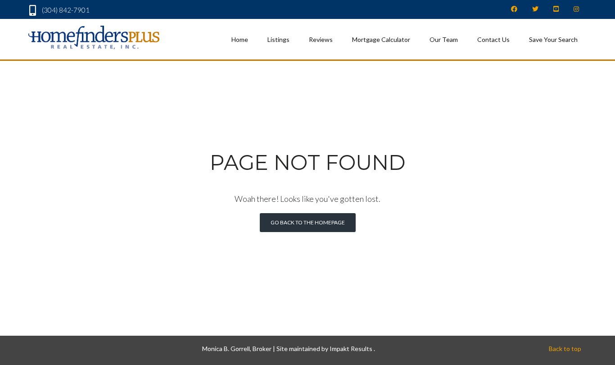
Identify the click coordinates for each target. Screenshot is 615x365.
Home (239, 39)
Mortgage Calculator (381, 39)
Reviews (321, 39)
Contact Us (493, 39)
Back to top (565, 348)
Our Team (444, 39)
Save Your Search (553, 39)
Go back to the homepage (308, 222)
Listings (278, 39)
